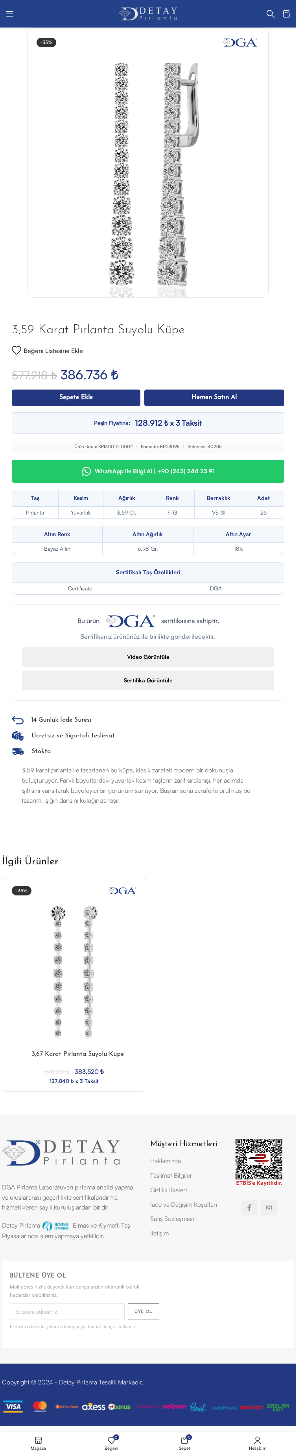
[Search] (270, 14)
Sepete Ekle (76, 397)
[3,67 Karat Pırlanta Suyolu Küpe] (74, 971)
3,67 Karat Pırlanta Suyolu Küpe (78, 1054)
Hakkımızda (165, 1161)
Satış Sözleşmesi (172, 1218)
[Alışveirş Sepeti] (286, 14)
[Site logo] (148, 13)
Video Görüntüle (148, 656)
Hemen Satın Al (214, 397)
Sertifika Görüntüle (148, 680)
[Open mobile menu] (10, 14)
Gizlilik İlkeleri (168, 1190)
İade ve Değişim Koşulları (183, 1204)
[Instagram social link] (269, 1207)
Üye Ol (143, 1312)
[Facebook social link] (249, 1207)
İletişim (159, 1233)
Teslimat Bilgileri (171, 1175)
